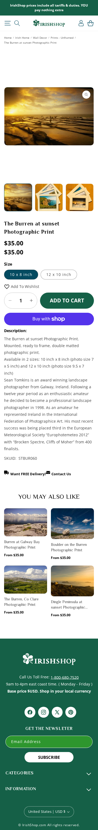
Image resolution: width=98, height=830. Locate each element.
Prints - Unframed (62, 38)
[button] (7, 23)
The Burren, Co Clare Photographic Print (21, 602)
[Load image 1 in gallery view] (18, 198)
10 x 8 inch (21, 274)
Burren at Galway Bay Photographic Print (22, 544)
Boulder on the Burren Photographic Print (69, 547)
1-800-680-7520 (65, 677)
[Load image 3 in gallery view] (80, 198)
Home (8, 38)
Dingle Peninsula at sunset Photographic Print (68, 605)
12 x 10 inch (58, 274)
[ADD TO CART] (42, 525)
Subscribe (49, 757)
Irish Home (22, 38)
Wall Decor (40, 38)
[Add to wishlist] (42, 515)
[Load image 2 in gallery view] (49, 198)
